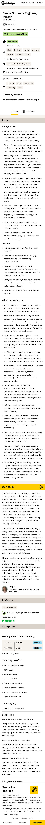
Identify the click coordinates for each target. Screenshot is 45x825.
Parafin (7, 16)
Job (16, 111)
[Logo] (8, 3)
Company (30, 111)
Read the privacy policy (10, 815)
